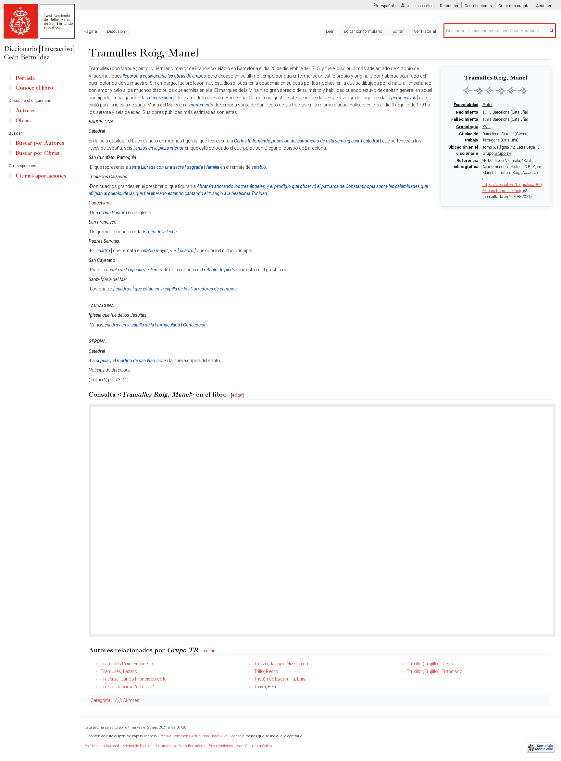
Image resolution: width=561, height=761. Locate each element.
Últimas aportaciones (41, 175)
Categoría (100, 700)
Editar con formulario (363, 31)
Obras (23, 120)
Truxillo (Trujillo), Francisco (435, 671)
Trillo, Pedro (266, 671)
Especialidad (466, 105)
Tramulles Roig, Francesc (127, 663)
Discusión (449, 6)
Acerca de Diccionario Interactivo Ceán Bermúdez (164, 746)
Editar (398, 31)
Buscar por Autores (40, 143)
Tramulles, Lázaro (119, 671)
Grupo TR (502, 153)
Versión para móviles (254, 746)
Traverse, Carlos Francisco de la (134, 678)
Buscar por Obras (37, 153)
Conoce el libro (34, 88)
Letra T (532, 147)
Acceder (543, 6)
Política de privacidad (101, 746)
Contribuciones (478, 6)
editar (237, 395)
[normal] (495, 90)
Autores (131, 700)
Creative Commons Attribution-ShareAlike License (200, 736)
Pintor (487, 105)
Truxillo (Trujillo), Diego (430, 663)
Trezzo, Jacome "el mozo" (127, 686)
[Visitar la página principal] (39, 32)
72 (512, 147)
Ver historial (425, 31)
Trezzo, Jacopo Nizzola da (281, 663)
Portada (25, 78)
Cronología (467, 127)
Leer (330, 31)
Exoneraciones (221, 746)
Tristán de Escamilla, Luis (279, 678)
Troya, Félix (265, 686)
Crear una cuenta (514, 6)
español (387, 6)
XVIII (486, 127)
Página (90, 31)
